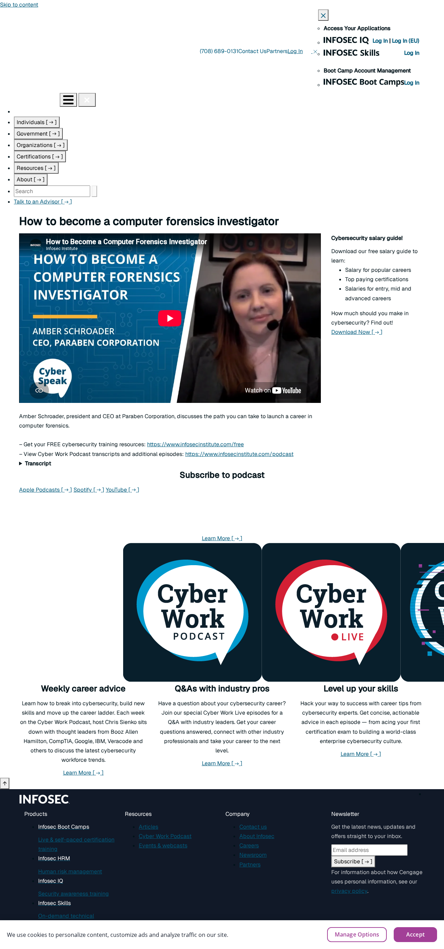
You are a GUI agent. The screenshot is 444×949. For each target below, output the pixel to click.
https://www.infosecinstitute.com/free (195, 444)
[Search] (94, 191)
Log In (381, 40)
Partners (277, 51)
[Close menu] (87, 100)
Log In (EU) (405, 40)
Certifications (40, 156)
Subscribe (353, 861)
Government (38, 133)
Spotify (89, 489)
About (31, 179)
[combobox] (52, 191)
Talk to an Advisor (43, 201)
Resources (36, 168)
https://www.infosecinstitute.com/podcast (239, 454)
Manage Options (357, 934)
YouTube (122, 489)
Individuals (37, 122)
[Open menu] (68, 100)
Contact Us (252, 51)
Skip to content (19, 4)
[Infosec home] (30, 99)
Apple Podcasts (45, 489)
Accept (415, 934)
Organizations (41, 145)
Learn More (222, 538)
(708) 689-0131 (219, 51)
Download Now (357, 332)
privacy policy (349, 891)
